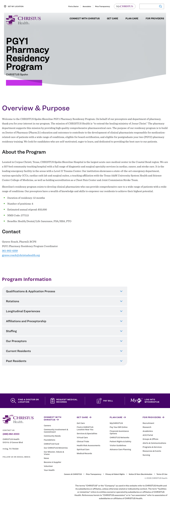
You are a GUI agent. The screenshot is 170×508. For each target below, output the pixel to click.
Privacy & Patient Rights (115, 474)
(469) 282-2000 (11, 434)
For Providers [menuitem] (155, 18)
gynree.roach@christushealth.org (21, 255)
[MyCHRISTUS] (124, 6)
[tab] (64, 291)
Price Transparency (102, 6)
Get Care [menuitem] (112, 18)
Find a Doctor (73, 6)
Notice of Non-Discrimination (140, 474)
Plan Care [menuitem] (132, 18)
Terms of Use (161, 474)
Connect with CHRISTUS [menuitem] (85, 18)
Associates (87, 6)
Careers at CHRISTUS (73, 474)
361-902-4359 (10, 250)
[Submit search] (160, 6)
